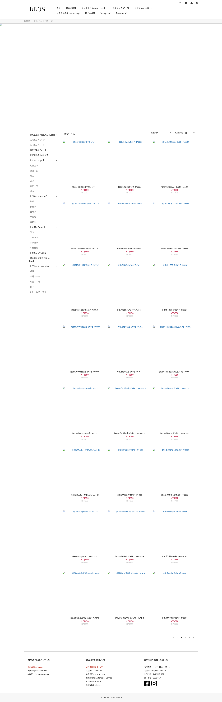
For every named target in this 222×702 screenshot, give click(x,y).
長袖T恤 (34, 170)
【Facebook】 (121, 13)
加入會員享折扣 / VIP (94, 667)
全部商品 (27, 21)
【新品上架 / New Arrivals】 (93, 8)
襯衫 (32, 175)
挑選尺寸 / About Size (95, 670)
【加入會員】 (90, 13)
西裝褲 (33, 211)
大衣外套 (34, 237)
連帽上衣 (34, 186)
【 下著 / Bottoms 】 (38, 196)
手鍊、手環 (35, 276)
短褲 (32, 201)
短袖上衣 (49, 21)
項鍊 (32, 271)
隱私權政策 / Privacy (94, 685)
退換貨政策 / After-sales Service (99, 678)
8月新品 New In (37, 140)
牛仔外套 (34, 247)
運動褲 (33, 222)
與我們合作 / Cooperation (38, 674)
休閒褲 (33, 206)
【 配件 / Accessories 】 (40, 266)
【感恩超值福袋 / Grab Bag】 (68, 13)
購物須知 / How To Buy (95, 674)
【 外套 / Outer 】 (37, 227)
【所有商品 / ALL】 (141, 8)
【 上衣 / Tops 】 (38, 21)
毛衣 (32, 191)
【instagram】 (106, 13)
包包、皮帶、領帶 (38, 291)
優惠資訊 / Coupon (35, 667)
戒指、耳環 (35, 281)
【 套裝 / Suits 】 (38, 252)
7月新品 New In (37, 145)
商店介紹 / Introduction (37, 670)
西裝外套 (34, 242)
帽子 (32, 286)
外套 (32, 232)
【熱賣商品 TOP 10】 (120, 8)
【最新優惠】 (71, 8)
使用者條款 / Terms (94, 681)
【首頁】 (58, 8)
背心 (32, 181)
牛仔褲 (33, 217)
